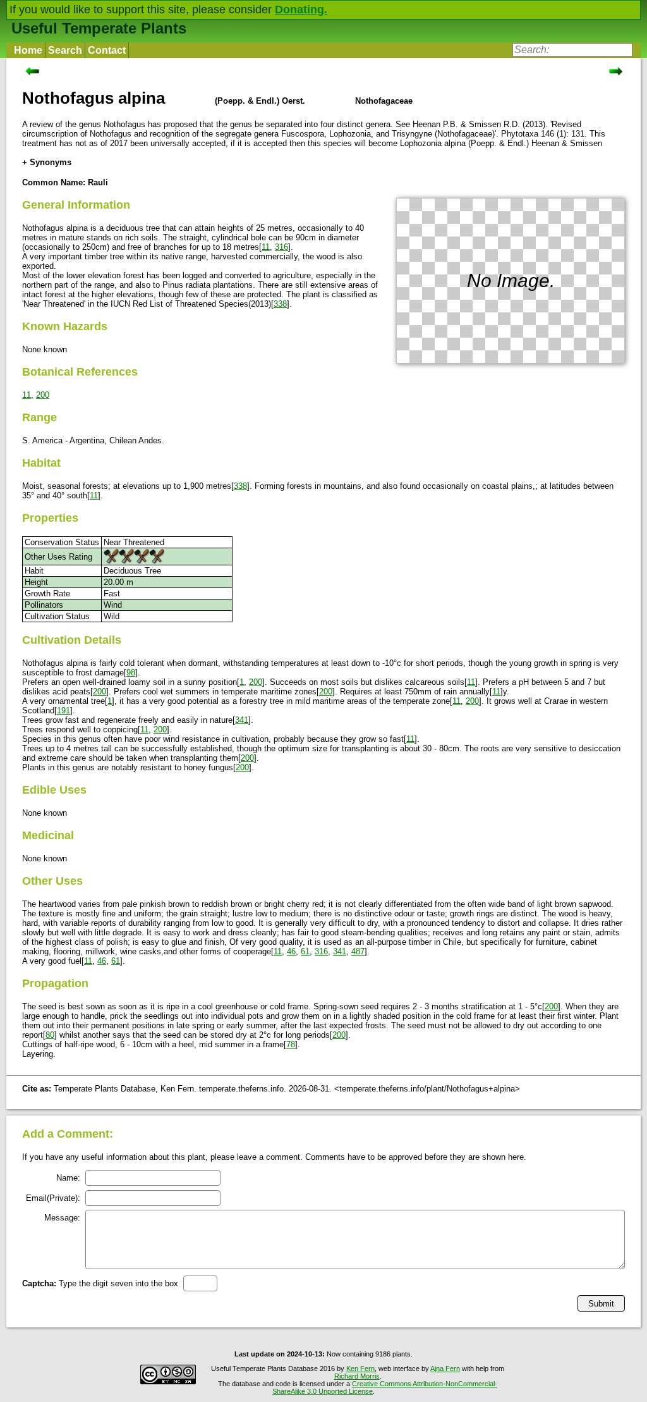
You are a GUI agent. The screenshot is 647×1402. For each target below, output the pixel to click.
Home (28, 50)
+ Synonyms (46, 162)
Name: (68, 1178)
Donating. (301, 9)
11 (266, 247)
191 (63, 710)
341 (241, 720)
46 (291, 951)
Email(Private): (53, 1198)
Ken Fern (360, 1368)
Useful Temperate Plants (98, 28)
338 (280, 304)
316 (281, 247)
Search (65, 50)
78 (290, 1044)
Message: (62, 1217)
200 (42, 395)
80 (49, 1035)
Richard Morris (357, 1376)
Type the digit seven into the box (100, 1283)
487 (358, 951)
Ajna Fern (445, 1368)
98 (130, 672)
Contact (107, 50)
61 (305, 951)
